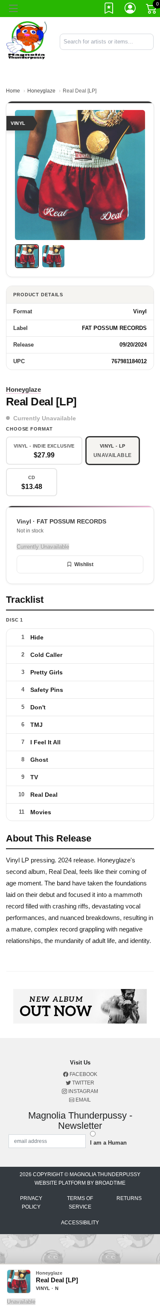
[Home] (26, 41)
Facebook (82, 1074)
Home (13, 91)
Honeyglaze (41, 91)
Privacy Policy (31, 1202)
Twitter (82, 1083)
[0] (152, 10)
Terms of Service (80, 1202)
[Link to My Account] (131, 9)
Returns (129, 1198)
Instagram (82, 1091)
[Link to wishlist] (109, 9)
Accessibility (80, 1223)
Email (82, 1100)
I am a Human (108, 1142)
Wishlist (83, 564)
